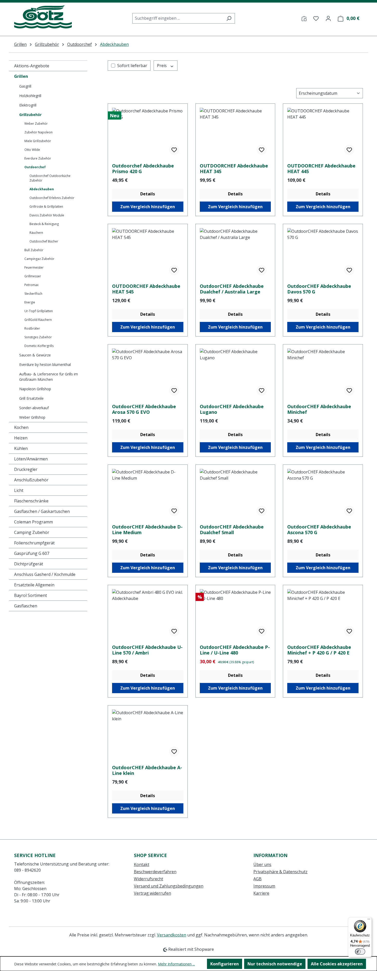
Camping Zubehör (31, 532)
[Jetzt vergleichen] (304, 18)
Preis (162, 65)
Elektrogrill (27, 105)
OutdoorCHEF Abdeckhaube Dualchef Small (232, 529)
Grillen (21, 76)
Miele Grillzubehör (37, 141)
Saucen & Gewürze (35, 355)
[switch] (360, 951)
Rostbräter (32, 328)
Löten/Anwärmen (31, 459)
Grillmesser (32, 276)
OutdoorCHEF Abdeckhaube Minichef (319, 409)
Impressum (264, 886)
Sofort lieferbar (132, 65)
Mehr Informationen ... (176, 964)
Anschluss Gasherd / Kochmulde (44, 574)
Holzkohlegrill (30, 95)
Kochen (21, 427)
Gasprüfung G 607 (31, 553)
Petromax (31, 285)
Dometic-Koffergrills (39, 346)
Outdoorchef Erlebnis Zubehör (51, 198)
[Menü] (369, 920)
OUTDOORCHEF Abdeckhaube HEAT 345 (234, 168)
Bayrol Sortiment (30, 595)
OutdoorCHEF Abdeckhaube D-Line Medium (147, 529)
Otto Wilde (32, 149)
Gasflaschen (25, 606)
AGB (257, 879)
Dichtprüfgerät (28, 564)
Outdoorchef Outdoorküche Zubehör (50, 178)
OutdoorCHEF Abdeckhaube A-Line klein (147, 770)
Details (147, 194)
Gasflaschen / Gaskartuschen (42, 511)
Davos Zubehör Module (46, 215)
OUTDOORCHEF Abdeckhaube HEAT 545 (146, 288)
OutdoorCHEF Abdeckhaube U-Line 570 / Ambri (147, 650)
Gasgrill (25, 86)
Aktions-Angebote (31, 66)
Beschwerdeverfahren (155, 871)
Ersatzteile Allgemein (34, 585)
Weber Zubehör (36, 123)
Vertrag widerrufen (152, 893)
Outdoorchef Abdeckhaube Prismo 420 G (143, 168)
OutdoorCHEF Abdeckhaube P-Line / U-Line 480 (235, 650)
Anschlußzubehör (31, 480)
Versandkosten (171, 935)
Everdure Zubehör (37, 158)
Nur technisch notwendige (274, 964)
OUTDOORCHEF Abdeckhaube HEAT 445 (321, 168)
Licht (18, 490)
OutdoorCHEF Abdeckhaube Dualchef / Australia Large (232, 288)
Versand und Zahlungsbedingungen (168, 886)
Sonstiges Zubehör (38, 337)
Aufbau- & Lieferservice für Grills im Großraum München (48, 377)
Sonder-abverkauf (34, 407)
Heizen (20, 438)
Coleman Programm (33, 522)
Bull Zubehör (33, 250)
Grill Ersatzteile (31, 398)
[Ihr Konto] (328, 18)
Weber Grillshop (32, 417)
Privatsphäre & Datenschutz (280, 871)
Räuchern (36, 232)
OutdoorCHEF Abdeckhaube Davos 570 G (319, 288)
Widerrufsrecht (148, 879)
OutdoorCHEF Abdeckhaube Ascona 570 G (319, 529)
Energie (29, 302)
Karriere (261, 893)
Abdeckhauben (41, 189)
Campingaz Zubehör (39, 259)
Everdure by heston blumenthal (45, 364)
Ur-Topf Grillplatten (38, 311)
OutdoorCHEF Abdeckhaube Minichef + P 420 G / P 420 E (319, 650)
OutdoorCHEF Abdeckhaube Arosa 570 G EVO (144, 409)
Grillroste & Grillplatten (46, 206)
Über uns (262, 864)
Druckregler (25, 469)
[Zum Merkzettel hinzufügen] (174, 150)
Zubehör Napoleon (38, 132)
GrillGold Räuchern (38, 320)
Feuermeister (34, 267)
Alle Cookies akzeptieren (337, 964)
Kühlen (21, 448)
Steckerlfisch (33, 293)
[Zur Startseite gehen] (43, 17)
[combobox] (177, 18)
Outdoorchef (35, 167)
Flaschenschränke (31, 501)
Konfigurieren (224, 964)
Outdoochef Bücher (43, 241)
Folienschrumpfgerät (34, 543)
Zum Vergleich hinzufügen (147, 206)
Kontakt (141, 864)
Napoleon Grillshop (35, 388)
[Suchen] (229, 18)
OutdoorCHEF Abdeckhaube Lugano (232, 409)
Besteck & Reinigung (44, 224)
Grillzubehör (30, 114)
